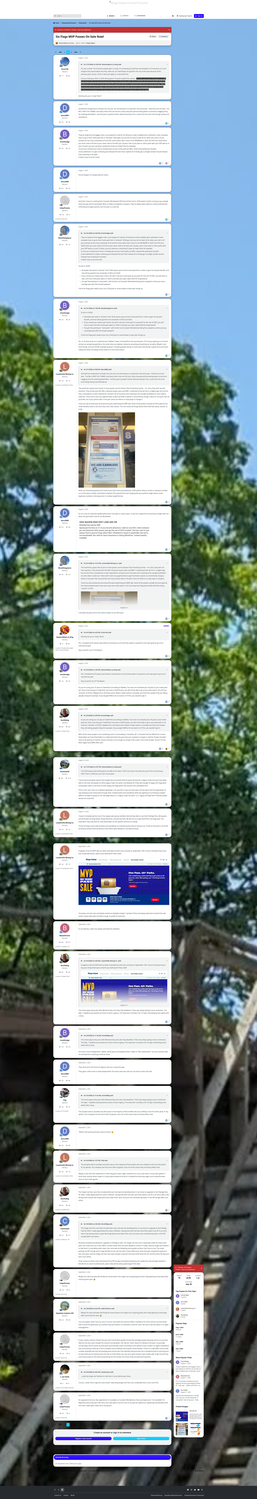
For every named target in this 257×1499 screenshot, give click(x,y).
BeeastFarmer (64, 936)
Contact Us (58, 1495)
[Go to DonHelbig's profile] (65, 712)
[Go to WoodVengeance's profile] (65, 230)
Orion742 (64, 69)
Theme (153, 1495)
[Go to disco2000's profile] (65, 108)
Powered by (194, 1495)
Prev (60, 52)
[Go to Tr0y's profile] (65, 1092)
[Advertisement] (189, 1452)
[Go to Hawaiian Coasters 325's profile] (65, 1305)
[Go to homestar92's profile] (65, 764)
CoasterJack (64, 1229)
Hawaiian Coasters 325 (65, 1313)
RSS (73, 1495)
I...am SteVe (64, 1377)
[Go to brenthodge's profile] (65, 134)
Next (75, 52)
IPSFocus (159, 1495)
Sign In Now (141, 1438)
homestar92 (64, 772)
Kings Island (90, 43)
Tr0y (64, 1100)
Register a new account (83, 1438)
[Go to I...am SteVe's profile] (65, 1369)
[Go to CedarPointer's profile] (65, 200)
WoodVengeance (64, 238)
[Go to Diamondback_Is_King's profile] (57, 43)
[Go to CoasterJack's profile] (65, 1221)
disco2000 (65, 115)
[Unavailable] (107, 414)
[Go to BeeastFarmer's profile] (65, 928)
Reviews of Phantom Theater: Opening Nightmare (74, 30)
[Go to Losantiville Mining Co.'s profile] (65, 366)
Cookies (66, 1495)
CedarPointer (65, 208)
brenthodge (64, 142)
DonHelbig (65, 720)
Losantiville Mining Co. (65, 374)
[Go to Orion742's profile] (65, 61)
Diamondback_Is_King (66, 43)
